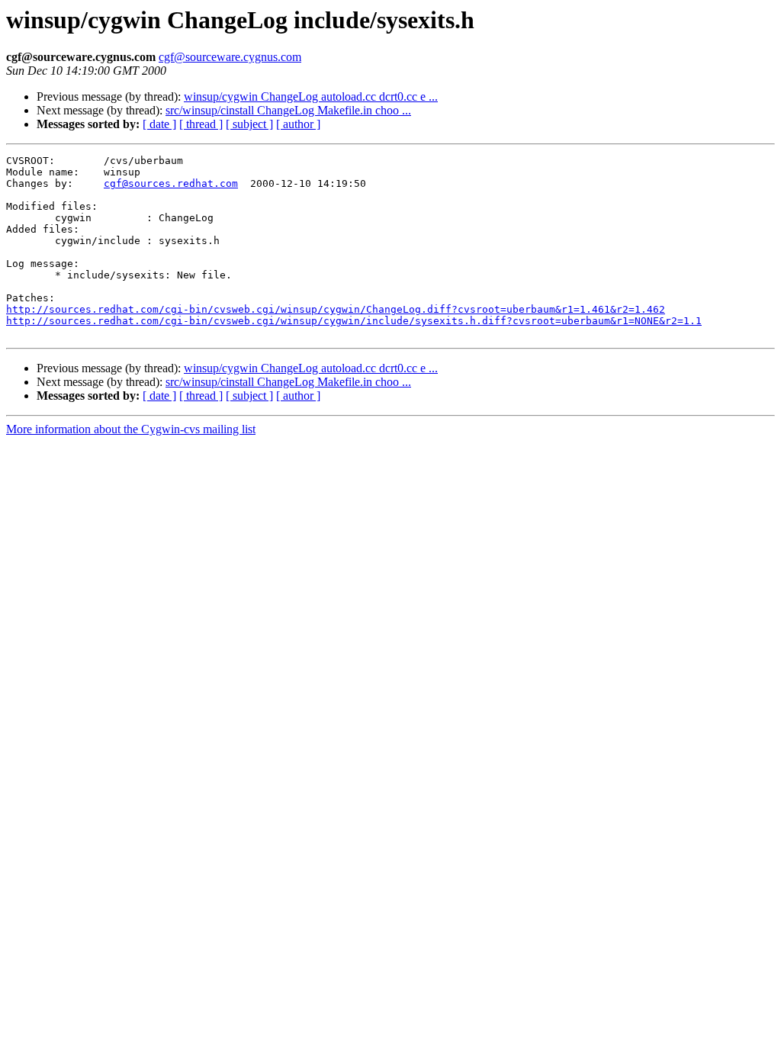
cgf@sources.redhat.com (171, 183)
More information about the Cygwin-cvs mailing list (131, 429)
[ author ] (298, 123)
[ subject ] (249, 123)
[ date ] (159, 123)
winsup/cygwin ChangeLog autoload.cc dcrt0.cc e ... (311, 96)
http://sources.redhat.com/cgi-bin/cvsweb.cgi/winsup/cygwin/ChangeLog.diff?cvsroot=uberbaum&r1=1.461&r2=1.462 (335, 309)
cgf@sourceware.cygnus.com (230, 56)
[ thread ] (201, 123)
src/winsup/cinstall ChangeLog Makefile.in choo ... (288, 110)
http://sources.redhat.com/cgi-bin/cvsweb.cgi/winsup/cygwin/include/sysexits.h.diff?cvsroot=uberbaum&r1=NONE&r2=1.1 (354, 320)
